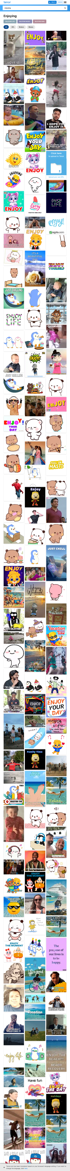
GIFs (12, 27)
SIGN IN (60, 2)
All (6, 27)
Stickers (21, 27)
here (25, 1168)
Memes (31, 27)
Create (53, 2)
